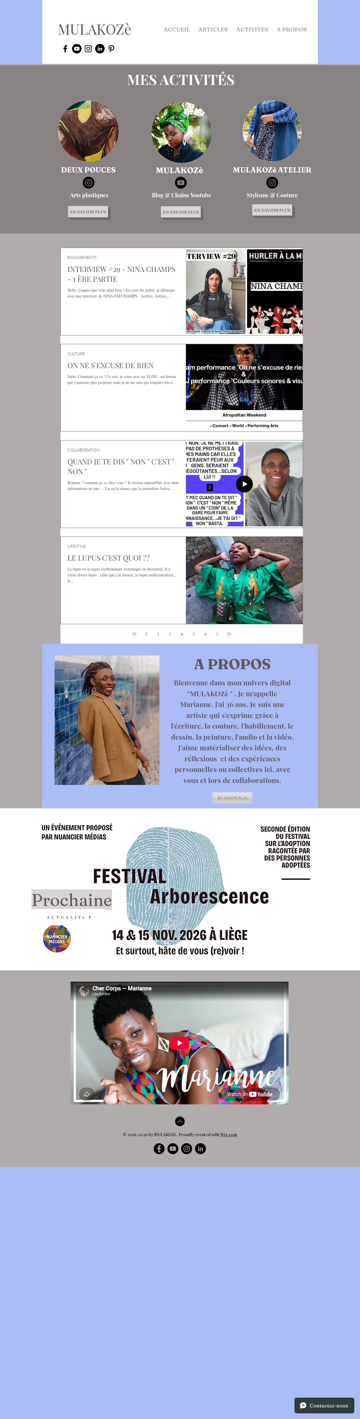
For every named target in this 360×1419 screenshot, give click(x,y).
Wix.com (228, 1134)
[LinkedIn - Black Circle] (100, 48)
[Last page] (229, 634)
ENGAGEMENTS (82, 257)
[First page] (134, 634)
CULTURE (76, 353)
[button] (213, 30)
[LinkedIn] (200, 1148)
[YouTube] (172, 1148)
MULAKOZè (94, 28)
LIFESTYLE (77, 546)
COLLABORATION (84, 449)
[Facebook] (159, 1148)
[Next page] (217, 634)
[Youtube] (181, 183)
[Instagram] (88, 183)
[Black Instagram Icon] (88, 48)
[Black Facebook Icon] (65, 48)
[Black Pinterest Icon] (111, 48)
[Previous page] (146, 634)
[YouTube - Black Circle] (77, 48)
